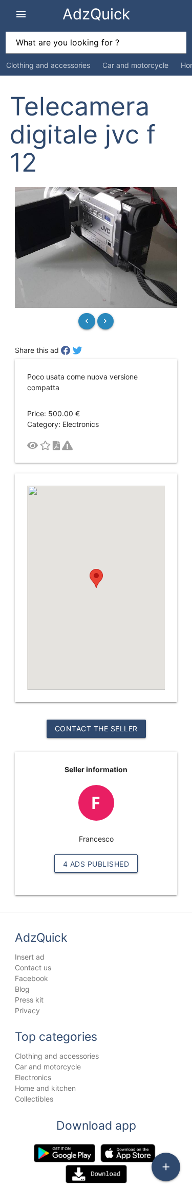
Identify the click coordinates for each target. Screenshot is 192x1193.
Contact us (33, 967)
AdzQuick (96, 14)
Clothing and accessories (48, 65)
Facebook (31, 978)
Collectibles (34, 1098)
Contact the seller (96, 728)
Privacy (27, 1010)
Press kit (29, 999)
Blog (22, 989)
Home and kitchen (45, 1088)
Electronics (33, 1077)
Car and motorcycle (135, 65)
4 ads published (96, 864)
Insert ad (30, 956)
